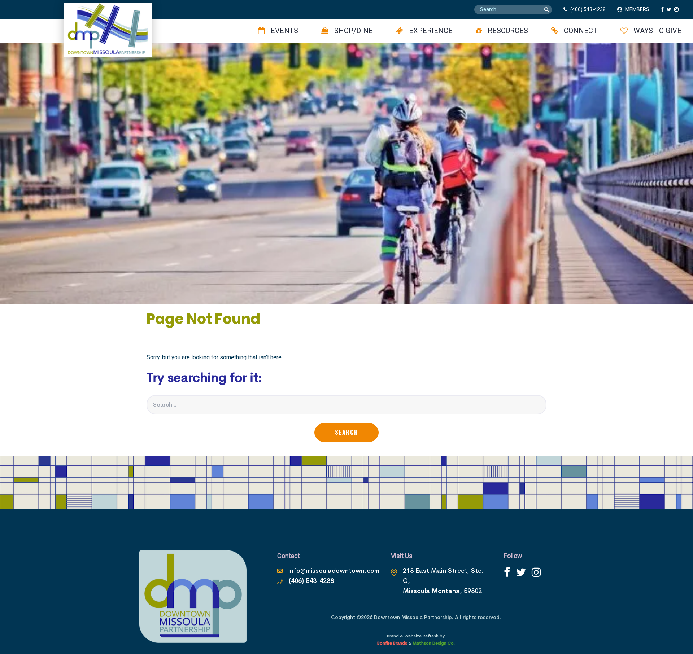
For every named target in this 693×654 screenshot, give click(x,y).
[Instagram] (536, 572)
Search (346, 432)
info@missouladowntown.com (333, 571)
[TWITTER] (670, 9)
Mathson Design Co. (434, 643)
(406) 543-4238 (588, 9)
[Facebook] (507, 572)
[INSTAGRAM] (677, 9)
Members (637, 9)
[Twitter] (521, 572)
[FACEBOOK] (664, 9)
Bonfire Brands (392, 643)
